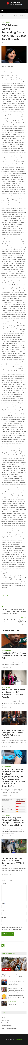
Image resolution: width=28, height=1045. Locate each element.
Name (3, 903)
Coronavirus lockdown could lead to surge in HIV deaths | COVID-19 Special (16, 983)
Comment (3, 883)
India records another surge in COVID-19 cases (17, 1003)
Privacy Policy (5, 1020)
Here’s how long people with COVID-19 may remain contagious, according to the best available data (13, 821)
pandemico (15, 42)
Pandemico (19, 1039)
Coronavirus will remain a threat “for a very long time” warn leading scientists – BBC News (13, 611)
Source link (4, 595)
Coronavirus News (6, 22)
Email (3, 910)
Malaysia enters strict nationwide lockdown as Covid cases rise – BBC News (13, 976)
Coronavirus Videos (5, 973)
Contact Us (4, 1017)
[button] (2, 10)
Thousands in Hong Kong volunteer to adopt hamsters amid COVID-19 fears (12, 862)
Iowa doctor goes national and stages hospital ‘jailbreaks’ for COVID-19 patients (13, 693)
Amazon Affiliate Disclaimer (9, 1028)
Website (3, 917)
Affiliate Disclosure (6, 1025)
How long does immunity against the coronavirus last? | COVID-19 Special (15, 622)
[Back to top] (24, 1041)
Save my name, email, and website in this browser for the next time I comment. (11, 928)
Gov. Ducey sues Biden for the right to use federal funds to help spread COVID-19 (13, 734)
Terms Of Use (5, 1023)
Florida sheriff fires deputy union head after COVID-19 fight (13, 655)
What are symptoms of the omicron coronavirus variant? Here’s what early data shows (16, 990)
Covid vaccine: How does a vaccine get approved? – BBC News (16, 997)
